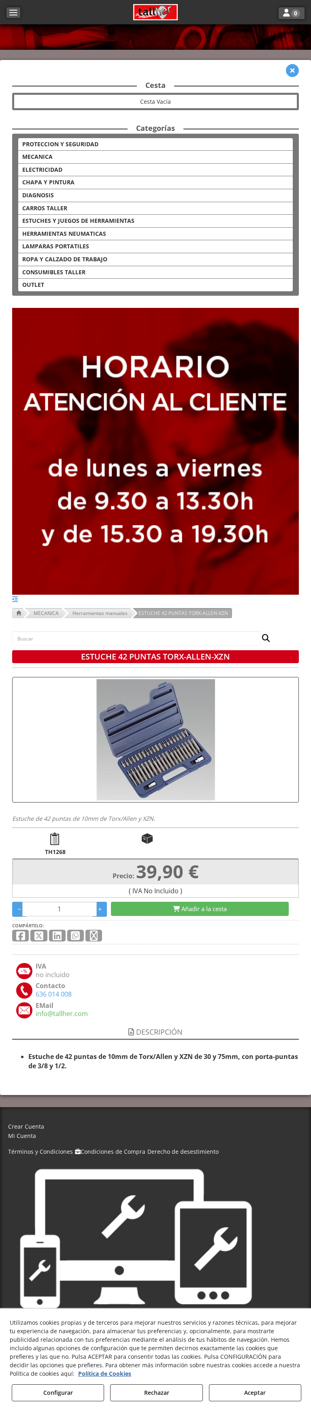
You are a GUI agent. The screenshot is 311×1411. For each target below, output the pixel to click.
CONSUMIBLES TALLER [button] (53, 272)
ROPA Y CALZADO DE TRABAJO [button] (64, 259)
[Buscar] (263, 638)
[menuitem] (155, 1127)
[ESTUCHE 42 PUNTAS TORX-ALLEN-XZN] (155, 739)
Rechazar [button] (156, 1392)
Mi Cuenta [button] (22, 1136)
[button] (155, 12)
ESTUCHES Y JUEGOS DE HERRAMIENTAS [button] (78, 220)
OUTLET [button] (33, 284)
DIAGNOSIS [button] (38, 195)
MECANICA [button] (37, 156)
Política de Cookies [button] (104, 1373)
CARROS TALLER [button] (44, 208)
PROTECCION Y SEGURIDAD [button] (60, 144)
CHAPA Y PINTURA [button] (48, 182)
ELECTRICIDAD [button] (42, 169)
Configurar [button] (58, 1392)
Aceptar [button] (255, 1392)
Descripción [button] (158, 1032)
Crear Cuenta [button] (26, 1126)
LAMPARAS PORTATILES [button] (55, 246)
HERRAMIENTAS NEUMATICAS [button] (64, 233)
